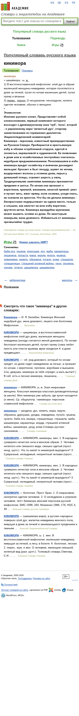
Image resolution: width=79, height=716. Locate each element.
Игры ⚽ (58, 45)
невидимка (10, 259)
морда (42, 255)
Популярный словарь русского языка (39, 31)
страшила (67, 259)
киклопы (67, 280)
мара (33, 255)
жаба (49, 251)
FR (73, 3)
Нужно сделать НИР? (33, 242)
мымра (61, 255)
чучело (18, 267)
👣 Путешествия (9, 584)
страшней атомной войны (37, 263)
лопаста (23, 255)
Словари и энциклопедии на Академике (33, 14)
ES (66, 3)
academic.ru (15, 6)
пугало (47, 259)
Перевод (27, 70)
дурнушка (33, 251)
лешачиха (10, 255)
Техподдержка (25, 578)
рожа (56, 259)
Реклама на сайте (41, 578)
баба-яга (9, 251)
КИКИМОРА (11, 332)
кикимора (10, 387)
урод (58, 263)
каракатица (61, 251)
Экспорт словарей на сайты (14, 590)
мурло (51, 255)
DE (59, 3)
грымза (21, 251)
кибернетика (17, 280)
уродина (68, 263)
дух (43, 251)
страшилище (12, 263)
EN (52, 3)
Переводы (57, 38)
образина (35, 259)
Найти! (70, 21)
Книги (21, 45)
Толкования (21, 38)
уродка (8, 267)
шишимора (31, 267)
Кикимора (10, 317)
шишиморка (47, 267)
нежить (23, 259)
